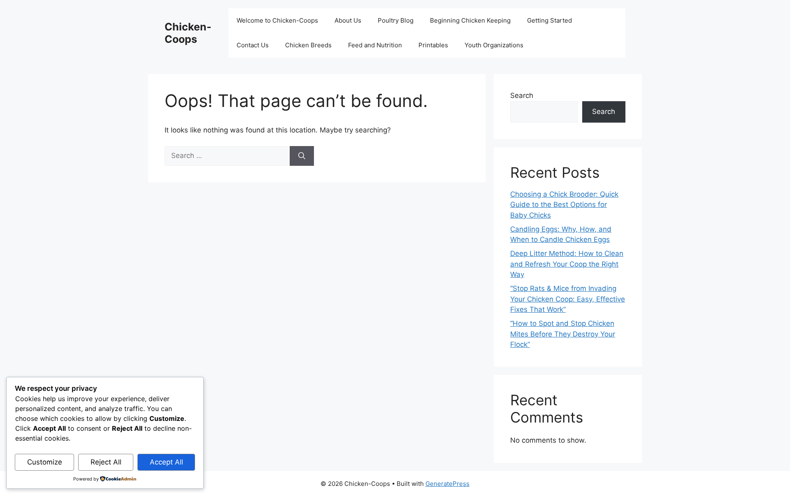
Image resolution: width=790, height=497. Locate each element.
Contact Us (253, 45)
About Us (348, 20)
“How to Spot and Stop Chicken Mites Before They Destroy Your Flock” (562, 333)
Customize (44, 462)
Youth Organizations (494, 45)
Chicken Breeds (308, 45)
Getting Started (549, 20)
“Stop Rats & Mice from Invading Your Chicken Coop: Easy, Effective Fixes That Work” (567, 299)
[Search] (302, 156)
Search (521, 95)
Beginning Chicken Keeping (470, 20)
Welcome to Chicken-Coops (277, 20)
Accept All (166, 462)
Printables (433, 45)
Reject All (106, 462)
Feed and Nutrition (375, 45)
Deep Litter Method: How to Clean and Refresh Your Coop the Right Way (566, 264)
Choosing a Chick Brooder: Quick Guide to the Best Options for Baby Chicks (564, 204)
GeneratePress (447, 484)
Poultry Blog (396, 20)
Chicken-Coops (188, 33)
